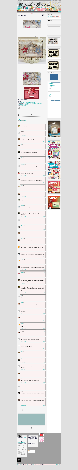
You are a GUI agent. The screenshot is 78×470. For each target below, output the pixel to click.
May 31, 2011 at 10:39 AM (23, 348)
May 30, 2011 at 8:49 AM (23, 216)
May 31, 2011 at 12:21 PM (23, 362)
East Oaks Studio (51, 97)
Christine (50, 95)
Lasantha (33, 464)
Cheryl (50, 92)
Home (18, 11)
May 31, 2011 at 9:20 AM (23, 341)
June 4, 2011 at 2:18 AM (23, 405)
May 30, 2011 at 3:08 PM (23, 269)
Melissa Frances (24, 105)
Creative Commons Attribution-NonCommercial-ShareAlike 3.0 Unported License (21, 440)
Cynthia (21, 372)
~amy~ (21, 192)
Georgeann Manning (23, 164)
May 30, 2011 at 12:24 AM (23, 135)
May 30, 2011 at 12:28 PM (23, 235)
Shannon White (22, 398)
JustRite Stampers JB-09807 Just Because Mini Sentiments (27, 102)
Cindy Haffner (22, 358)
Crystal (21, 144)
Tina (21, 245)
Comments (49, 100)
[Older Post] (45, 115)
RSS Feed (56, 464)
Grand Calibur (26, 104)
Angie (50, 87)
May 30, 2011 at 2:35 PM (23, 263)
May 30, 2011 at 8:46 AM (23, 209)
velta (21, 295)
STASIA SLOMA (22, 265)
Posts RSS (53, 0)
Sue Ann (21, 157)
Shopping (56, 100)
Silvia (21, 391)
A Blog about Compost (52, 85)
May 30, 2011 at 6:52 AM (23, 182)
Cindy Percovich (22, 272)
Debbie (21, 171)
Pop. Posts (52, 100)
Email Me (43, 11)
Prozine (27, 464)
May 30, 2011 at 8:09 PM (23, 283)
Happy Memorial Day (22, 15)
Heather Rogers (22, 238)
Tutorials (33, 11)
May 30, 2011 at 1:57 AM (23, 148)
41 (42, 15)
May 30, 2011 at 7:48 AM (23, 202)
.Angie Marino (51, 83)
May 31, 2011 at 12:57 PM (23, 369)
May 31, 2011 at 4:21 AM (23, 320)
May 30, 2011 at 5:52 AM (23, 175)
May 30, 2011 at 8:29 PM (23, 292)
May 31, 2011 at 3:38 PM (23, 382)
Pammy (21, 331)
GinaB (21, 278)
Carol (50, 89)
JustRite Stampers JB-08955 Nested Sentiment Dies (31, 103)
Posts (29, 450)
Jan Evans (22, 351)
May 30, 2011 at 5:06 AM (23, 161)
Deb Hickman (22, 259)
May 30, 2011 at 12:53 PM (23, 250)
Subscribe (46, 11)
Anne (21, 344)
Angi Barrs (22, 185)
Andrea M (22, 178)
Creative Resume (25, 11)
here (36, 445)
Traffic (59, 100)
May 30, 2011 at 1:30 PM (23, 256)
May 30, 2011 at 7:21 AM (23, 189)
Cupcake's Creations (19, 464)
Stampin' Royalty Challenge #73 (36, 85)
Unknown (22, 323)
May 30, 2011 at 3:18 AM (23, 154)
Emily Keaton (22, 225)
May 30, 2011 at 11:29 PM (23, 313)
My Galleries (29, 11)
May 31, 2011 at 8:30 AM (23, 328)
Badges (36, 11)
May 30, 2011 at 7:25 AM (23, 196)
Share (18, 112)
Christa (50, 94)
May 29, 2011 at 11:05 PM (23, 128)
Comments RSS (59, 0)
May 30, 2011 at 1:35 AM (23, 141)
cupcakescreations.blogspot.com (21, 442)
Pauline (21, 316)
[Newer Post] (18, 115)
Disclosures (39, 11)
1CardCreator (22, 205)
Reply (44, 128)
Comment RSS (59, 464)
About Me (21, 11)
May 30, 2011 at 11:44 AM (23, 229)
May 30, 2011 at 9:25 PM (23, 299)
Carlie (21, 378)
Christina (22, 302)
